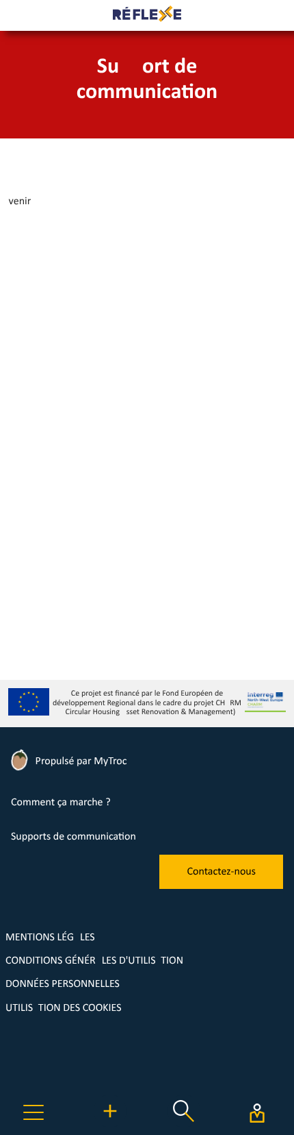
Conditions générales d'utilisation (94, 960)
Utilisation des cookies (63, 1008)
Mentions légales (50, 937)
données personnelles (62, 984)
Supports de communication (73, 836)
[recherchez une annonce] (184, 1124)
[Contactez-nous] (221, 886)
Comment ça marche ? (61, 802)
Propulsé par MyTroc (79, 761)
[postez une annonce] (110, 1124)
